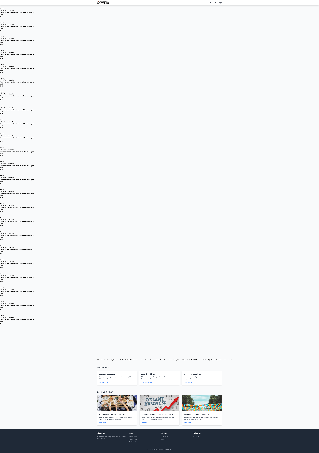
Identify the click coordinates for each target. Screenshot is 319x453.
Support (163, 439)
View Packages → (146, 382)
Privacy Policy (133, 437)
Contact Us (164, 437)
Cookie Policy (133, 442)
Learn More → (103, 382)
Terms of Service (134, 439)
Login (220, 3)
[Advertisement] (159, 342)
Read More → (188, 382)
